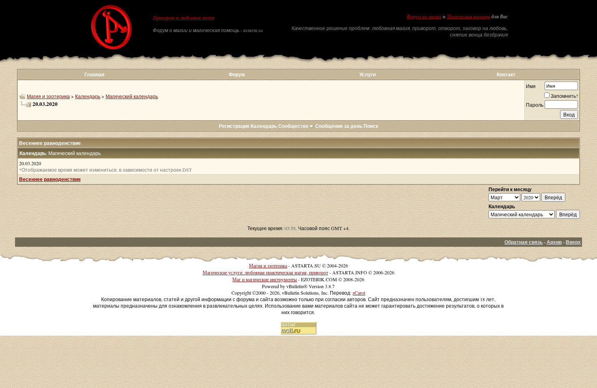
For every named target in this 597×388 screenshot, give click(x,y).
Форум (237, 74)
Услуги (367, 74)
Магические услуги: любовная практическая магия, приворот (265, 272)
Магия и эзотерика (48, 96)
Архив (554, 242)
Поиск (370, 126)
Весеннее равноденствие (50, 179)
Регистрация (234, 126)
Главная (94, 74)
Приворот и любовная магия (183, 18)
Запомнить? (564, 96)
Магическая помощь (468, 16)
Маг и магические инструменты (264, 279)
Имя (531, 86)
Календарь (87, 96)
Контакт (506, 74)
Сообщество (293, 126)
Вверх (573, 242)
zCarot (359, 292)
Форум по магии (424, 16)
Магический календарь (132, 96)
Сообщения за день (338, 126)
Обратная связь (523, 242)
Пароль (534, 104)
